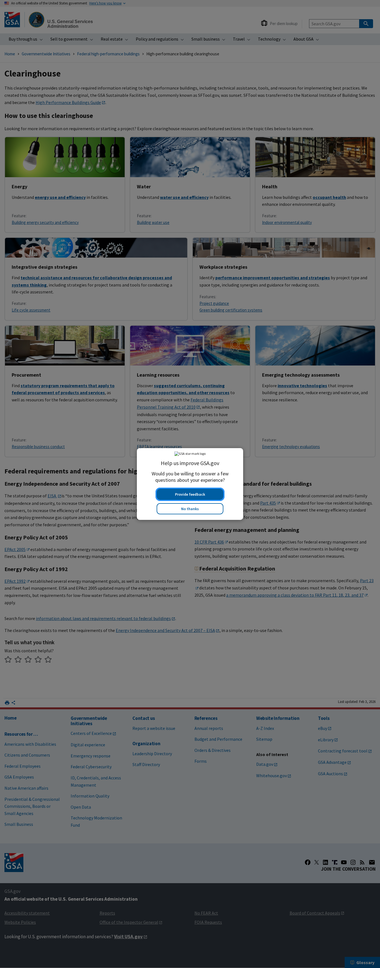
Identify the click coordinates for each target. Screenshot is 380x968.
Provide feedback (190, 494)
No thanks (190, 508)
